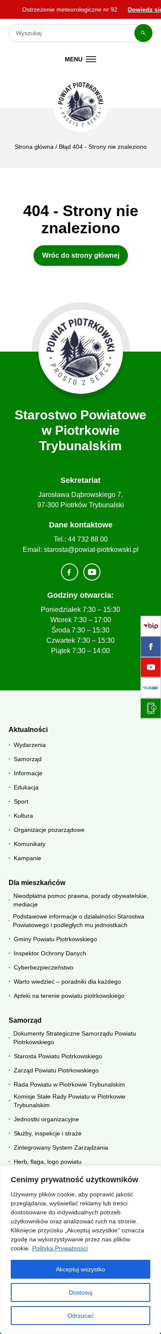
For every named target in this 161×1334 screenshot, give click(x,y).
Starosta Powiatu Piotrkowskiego (58, 1056)
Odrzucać (80, 1315)
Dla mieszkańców (37, 882)
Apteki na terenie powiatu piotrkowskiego (69, 995)
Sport (21, 801)
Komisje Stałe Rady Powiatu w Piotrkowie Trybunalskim (69, 1100)
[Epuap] (151, 688)
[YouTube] (151, 667)
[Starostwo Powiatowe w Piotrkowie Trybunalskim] (81, 104)
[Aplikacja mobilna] (151, 708)
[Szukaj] (143, 33)
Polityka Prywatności (60, 1248)
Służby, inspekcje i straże (48, 1133)
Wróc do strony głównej (80, 255)
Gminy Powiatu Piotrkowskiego (55, 939)
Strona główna (34, 146)
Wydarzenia (30, 744)
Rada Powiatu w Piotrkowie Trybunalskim (69, 1084)
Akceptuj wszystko (80, 1269)
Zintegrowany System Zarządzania (61, 1147)
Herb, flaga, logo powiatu (48, 1161)
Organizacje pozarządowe (49, 829)
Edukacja (26, 787)
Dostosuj (80, 1292)
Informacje (28, 773)
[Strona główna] (80, 352)
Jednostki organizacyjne (46, 1119)
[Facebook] (151, 646)
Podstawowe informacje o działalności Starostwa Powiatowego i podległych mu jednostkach (78, 920)
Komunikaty (30, 843)
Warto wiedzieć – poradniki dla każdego (67, 981)
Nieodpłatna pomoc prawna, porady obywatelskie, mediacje (81, 900)
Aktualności (28, 729)
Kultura (23, 815)
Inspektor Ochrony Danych (50, 953)
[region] (80, 1249)
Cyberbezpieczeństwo (43, 967)
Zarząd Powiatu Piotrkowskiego (56, 1070)
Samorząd (28, 759)
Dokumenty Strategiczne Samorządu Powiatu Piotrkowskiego (74, 1037)
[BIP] (151, 626)
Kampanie (27, 858)
